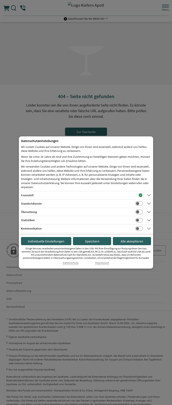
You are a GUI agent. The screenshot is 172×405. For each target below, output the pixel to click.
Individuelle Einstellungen (46, 241)
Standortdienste (31, 203)
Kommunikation (31, 228)
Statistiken (28, 220)
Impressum (102, 263)
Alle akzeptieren (132, 241)
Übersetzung (29, 212)
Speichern (92, 241)
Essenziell (27, 195)
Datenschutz (70, 263)
